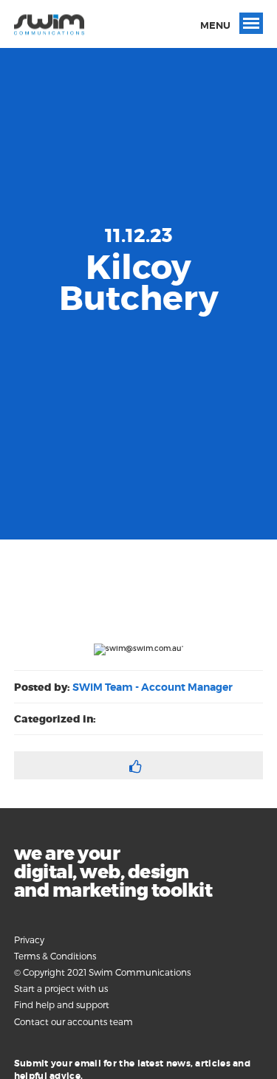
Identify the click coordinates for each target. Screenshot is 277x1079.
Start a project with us (61, 988)
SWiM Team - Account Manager (152, 687)
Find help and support (61, 1004)
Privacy (29, 939)
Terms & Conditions (55, 956)
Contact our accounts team (73, 1021)
